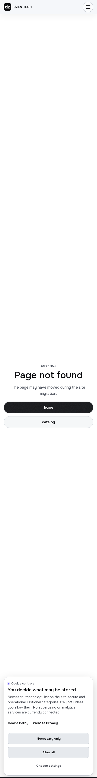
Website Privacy (45, 723)
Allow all (48, 752)
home (48, 407)
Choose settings (48, 766)
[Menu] (88, 7)
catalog (48, 422)
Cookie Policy (18, 723)
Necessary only (49, 739)
